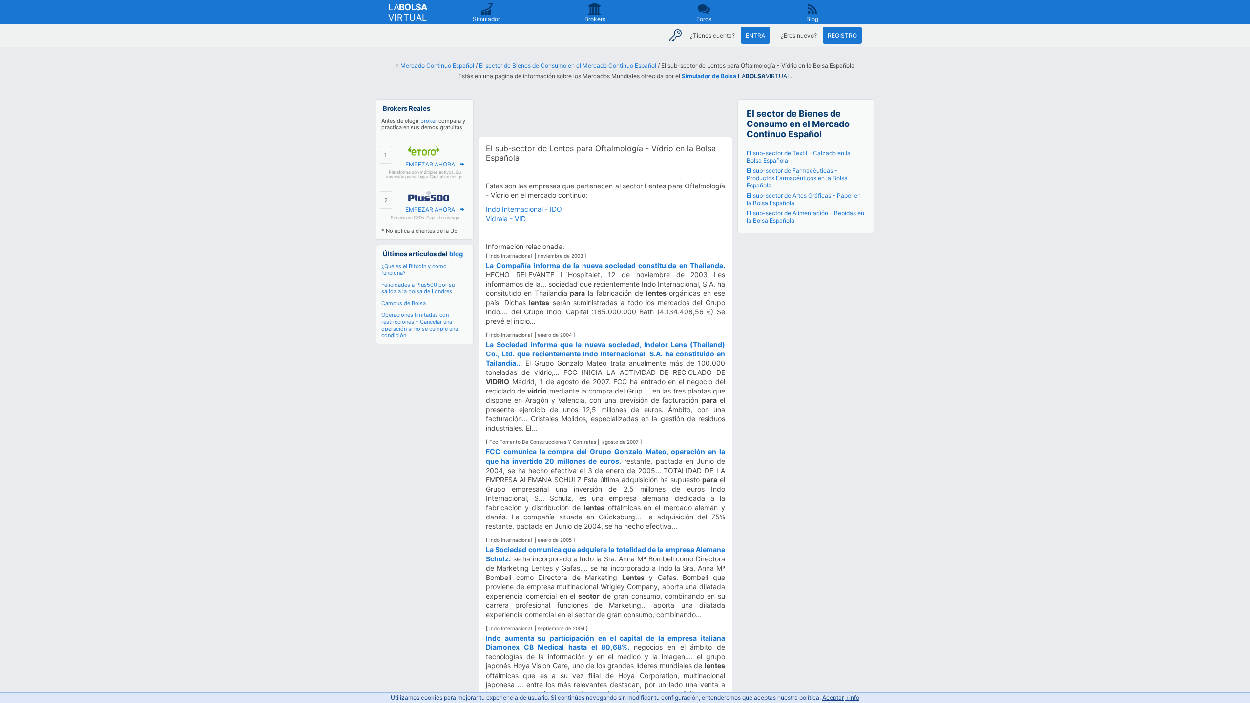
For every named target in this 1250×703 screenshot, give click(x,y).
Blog (812, 18)
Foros (703, 18)
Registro (842, 35)
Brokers (594, 18)
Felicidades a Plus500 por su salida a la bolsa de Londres (418, 288)
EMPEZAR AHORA (430, 164)
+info (852, 697)
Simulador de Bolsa (709, 76)
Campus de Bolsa (403, 303)
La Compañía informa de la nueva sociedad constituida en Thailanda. (605, 265)
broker (428, 120)
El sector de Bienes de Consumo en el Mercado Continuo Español (567, 65)
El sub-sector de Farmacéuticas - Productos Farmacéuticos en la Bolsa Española (797, 178)
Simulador (486, 18)
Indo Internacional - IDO (524, 209)
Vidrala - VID (506, 218)
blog (456, 254)
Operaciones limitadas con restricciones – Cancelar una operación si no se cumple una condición (419, 325)
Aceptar (833, 697)
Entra (755, 35)
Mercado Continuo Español (437, 65)
